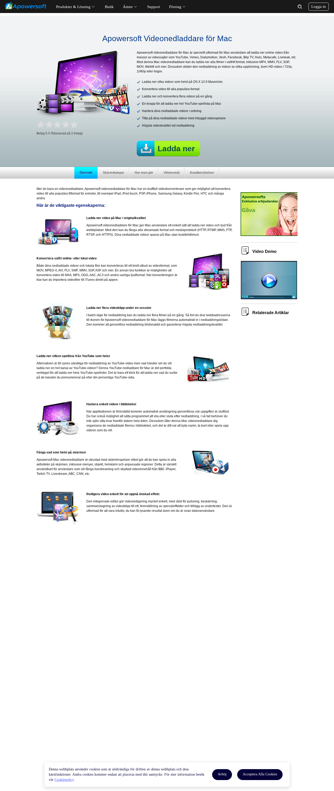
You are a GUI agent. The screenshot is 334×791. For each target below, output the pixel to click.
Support (153, 7)
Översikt (86, 173)
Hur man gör (144, 173)
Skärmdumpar (113, 173)
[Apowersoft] (25, 5)
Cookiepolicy (64, 780)
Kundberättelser (202, 173)
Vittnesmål (172, 173)
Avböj (222, 774)
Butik (109, 7)
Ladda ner (176, 148)
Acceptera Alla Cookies (260, 774)
